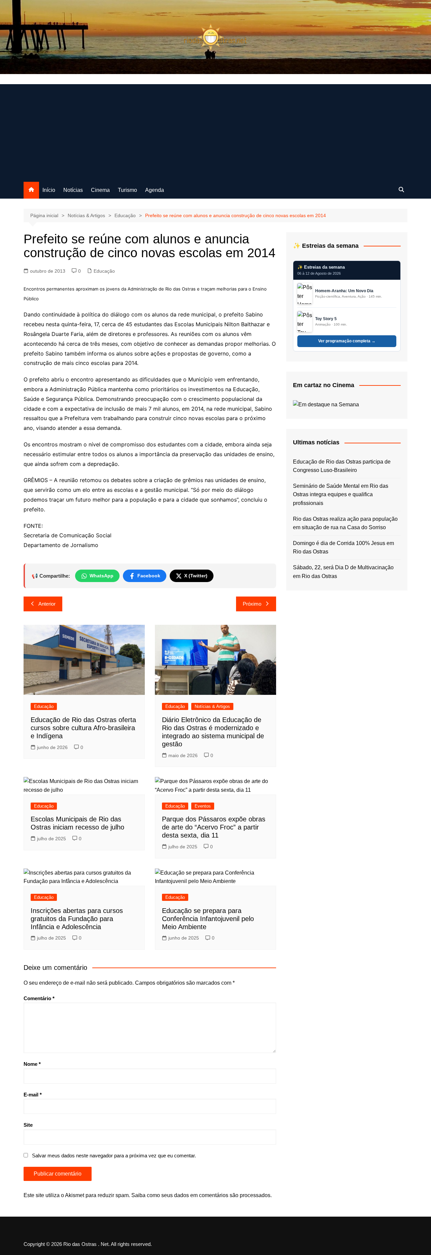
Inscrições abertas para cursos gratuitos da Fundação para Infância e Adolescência (77, 918)
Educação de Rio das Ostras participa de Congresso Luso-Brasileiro (342, 466)
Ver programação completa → (346, 341)
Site (28, 1125)
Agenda (154, 190)
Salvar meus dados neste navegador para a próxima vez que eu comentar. (114, 1155)
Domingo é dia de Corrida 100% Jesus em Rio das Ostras (343, 547)
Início (48, 190)
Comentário (39, 998)
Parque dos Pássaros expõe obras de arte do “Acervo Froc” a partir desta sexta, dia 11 (213, 827)
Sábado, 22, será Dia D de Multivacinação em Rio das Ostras (343, 572)
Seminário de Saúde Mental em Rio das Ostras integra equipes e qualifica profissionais (340, 494)
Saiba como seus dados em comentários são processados (200, 1195)
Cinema (100, 190)
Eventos (203, 806)
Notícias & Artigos (212, 706)
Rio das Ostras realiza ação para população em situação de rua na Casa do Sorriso (345, 523)
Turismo (127, 190)
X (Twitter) (195, 575)
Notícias (73, 190)
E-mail (33, 1094)
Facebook (148, 575)
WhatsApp (101, 575)
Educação (104, 271)
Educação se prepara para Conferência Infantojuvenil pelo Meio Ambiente (208, 918)
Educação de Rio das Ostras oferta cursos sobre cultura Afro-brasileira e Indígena (83, 728)
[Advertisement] (215, 131)
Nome (32, 1064)
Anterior (47, 604)
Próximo (252, 604)
